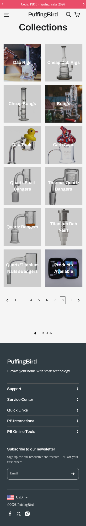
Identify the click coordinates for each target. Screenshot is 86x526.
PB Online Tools (21, 432)
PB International (21, 421)
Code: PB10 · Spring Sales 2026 (43, 4)
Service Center (20, 399)
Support (14, 389)
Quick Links (17, 410)
